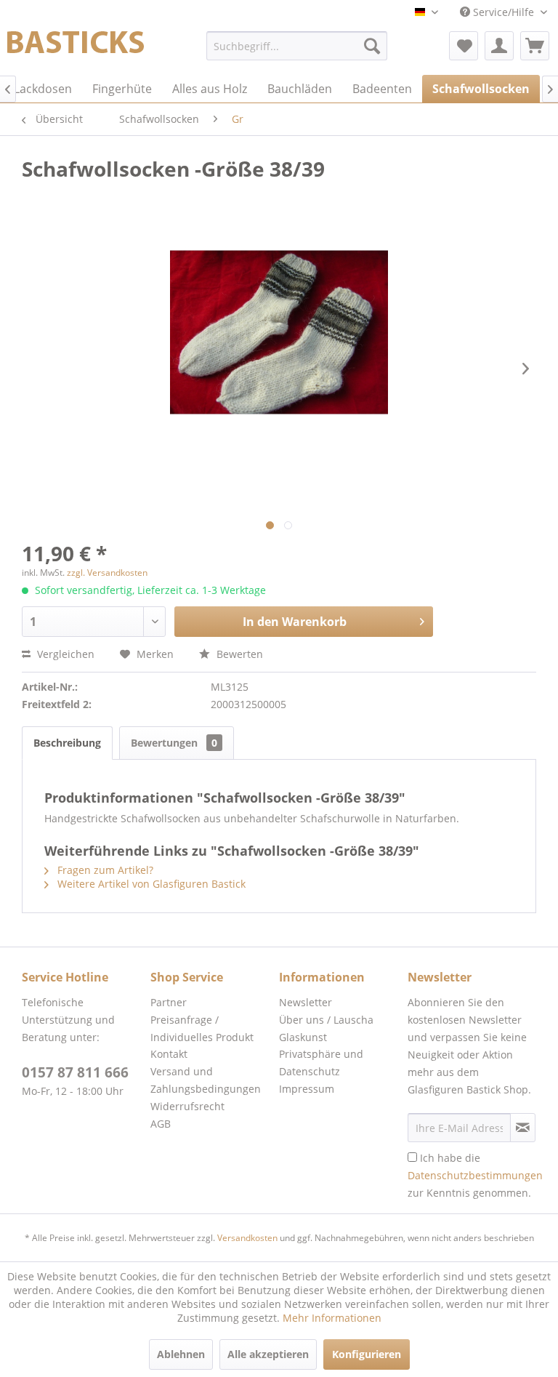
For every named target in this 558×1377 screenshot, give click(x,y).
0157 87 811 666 (75, 1072)
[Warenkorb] (534, 45)
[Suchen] (372, 45)
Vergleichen (64, 654)
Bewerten (238, 654)
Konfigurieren (366, 1354)
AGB (160, 1124)
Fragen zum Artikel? (103, 870)
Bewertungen (174, 743)
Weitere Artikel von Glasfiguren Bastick (150, 884)
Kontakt (168, 1054)
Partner (168, 1002)
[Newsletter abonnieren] (522, 1127)
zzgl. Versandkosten (107, 572)
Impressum (306, 1089)
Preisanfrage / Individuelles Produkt (202, 1028)
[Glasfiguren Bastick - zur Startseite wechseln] (75, 49)
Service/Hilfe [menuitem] (503, 12)
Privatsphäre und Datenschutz (321, 1062)
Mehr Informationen (332, 1318)
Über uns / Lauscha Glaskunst (326, 1028)
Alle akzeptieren (268, 1354)
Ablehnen (181, 1354)
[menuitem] (297, 45)
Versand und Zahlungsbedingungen (205, 1080)
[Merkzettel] (463, 45)
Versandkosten (247, 1238)
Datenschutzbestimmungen (475, 1175)
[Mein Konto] (499, 45)
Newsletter (305, 1002)
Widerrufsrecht (187, 1106)
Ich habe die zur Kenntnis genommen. (475, 1175)
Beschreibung (67, 743)
